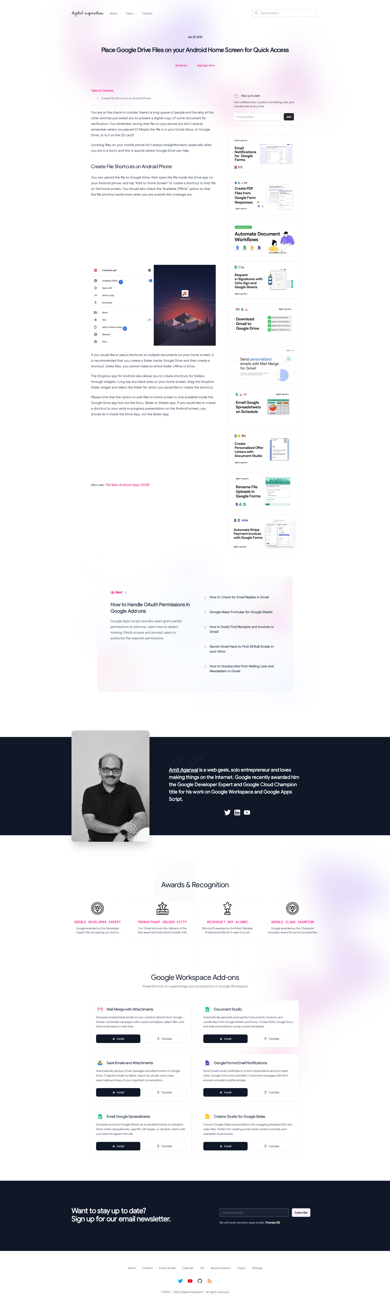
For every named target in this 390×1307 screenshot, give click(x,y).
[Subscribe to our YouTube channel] (190, 1281)
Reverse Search (221, 1268)
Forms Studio (167, 1268)
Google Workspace (232, 792)
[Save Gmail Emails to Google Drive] (264, 322)
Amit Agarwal (183, 770)
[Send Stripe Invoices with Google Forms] (264, 533)
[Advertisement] (153, 229)
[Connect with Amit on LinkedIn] (237, 812)
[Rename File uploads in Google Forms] (264, 491)
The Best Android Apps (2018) (127, 485)
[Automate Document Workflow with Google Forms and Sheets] (264, 238)
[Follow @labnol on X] (180, 1281)
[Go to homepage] (88, 13)
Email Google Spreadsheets (128, 1116)
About (113, 13)
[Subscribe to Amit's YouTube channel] (247, 812)
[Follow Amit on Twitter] (227, 812)
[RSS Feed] (209, 1281)
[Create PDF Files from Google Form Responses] (264, 196)
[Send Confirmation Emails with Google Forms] (264, 153)
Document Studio (228, 1009)
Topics (130, 13)
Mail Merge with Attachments (130, 1009)
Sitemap (257, 1268)
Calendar (188, 1268)
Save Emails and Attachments (130, 1063)
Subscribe (301, 1212)
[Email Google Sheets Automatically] (264, 407)
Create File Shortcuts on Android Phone (124, 98)
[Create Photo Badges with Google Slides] (264, 449)
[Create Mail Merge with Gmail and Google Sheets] (264, 364)
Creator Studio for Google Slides (239, 1116)
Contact (147, 13)
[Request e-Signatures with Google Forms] (264, 280)
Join (288, 117)
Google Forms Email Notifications (240, 1063)
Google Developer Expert (205, 784)
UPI (202, 1268)
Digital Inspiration (191, 1292)
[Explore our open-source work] (199, 1281)
